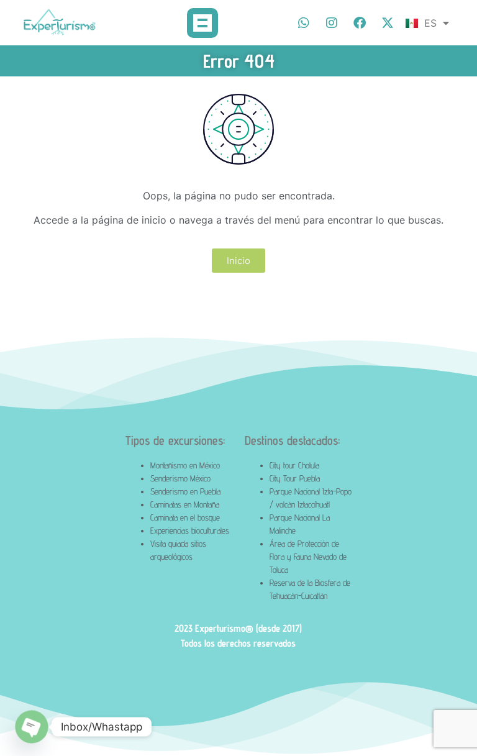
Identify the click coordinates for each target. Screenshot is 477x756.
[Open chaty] (32, 727)
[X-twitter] (387, 23)
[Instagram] (331, 23)
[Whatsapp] (303, 23)
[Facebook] (359, 23)
